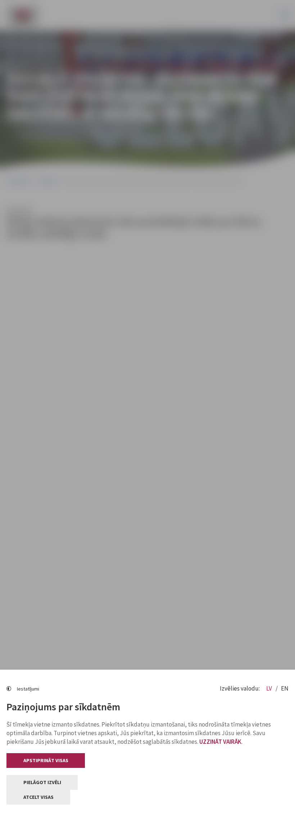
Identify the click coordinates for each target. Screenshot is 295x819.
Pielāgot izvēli (42, 782)
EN (285, 688)
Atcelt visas (38, 797)
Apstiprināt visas (45, 760)
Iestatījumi (28, 688)
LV (269, 688)
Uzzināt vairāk (220, 742)
